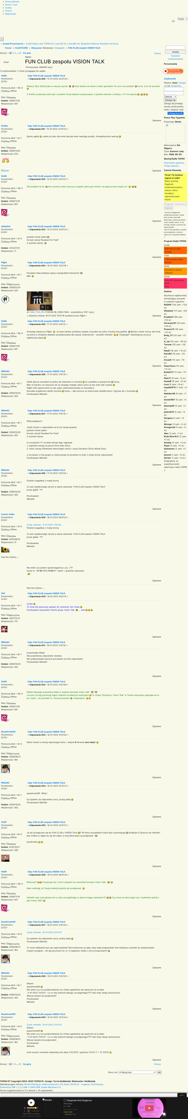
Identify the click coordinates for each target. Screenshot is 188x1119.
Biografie (85, 43)
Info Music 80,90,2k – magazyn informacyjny (81, 1084)
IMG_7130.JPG (37, 312)
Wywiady (104, 43)
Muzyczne (36, 48)
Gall (3, 593)
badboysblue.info (50, 1084)
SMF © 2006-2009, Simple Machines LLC (42, 1087)
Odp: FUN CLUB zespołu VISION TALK (46, 75)
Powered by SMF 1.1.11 (11, 1087)
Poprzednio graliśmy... (174, 163)
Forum (8, 48)
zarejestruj (176, 86)
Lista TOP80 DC (46, 43)
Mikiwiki (5, 371)
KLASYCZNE (21, 48)
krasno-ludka (7, 514)
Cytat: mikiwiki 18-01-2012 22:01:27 (44, 932)
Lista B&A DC (73, 43)
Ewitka (4, 125)
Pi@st (4, 262)
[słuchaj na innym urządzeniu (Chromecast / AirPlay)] (24, 1111)
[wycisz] (24, 1107)
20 (20, 53)
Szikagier (59, 48)
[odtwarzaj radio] (31, 1102)
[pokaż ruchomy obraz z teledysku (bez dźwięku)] (149, 1108)
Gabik (4, 75)
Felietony (94, 43)
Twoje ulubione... (172, 166)
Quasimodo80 (8, 731)
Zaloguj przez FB (175, 113)
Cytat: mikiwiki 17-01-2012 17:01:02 (44, 524)
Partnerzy (114, 43)
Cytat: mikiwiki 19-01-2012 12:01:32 (44, 1024)
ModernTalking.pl (32, 1084)
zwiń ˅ (182, 1095)
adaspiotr (6, 226)
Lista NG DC (61, 43)
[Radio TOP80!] (59, 27)
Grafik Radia (32, 43)
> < (13, 43)
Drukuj (157, 53)
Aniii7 (4, 822)
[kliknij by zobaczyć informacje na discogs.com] (52, 1108)
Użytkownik (170, 78)
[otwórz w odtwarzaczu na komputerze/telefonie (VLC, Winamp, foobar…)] (28, 1111)
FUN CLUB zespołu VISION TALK (84, 48)
